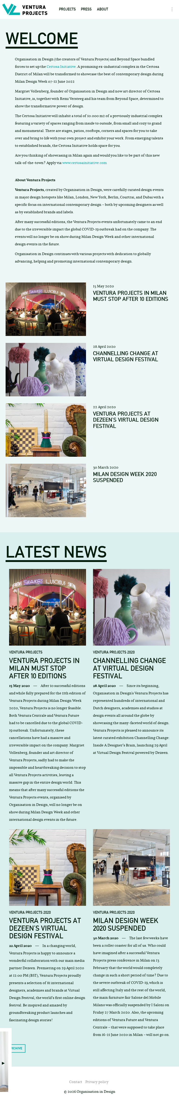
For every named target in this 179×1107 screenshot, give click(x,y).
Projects (67, 9)
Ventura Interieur (76, 79)
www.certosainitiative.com (84, 162)
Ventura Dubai (72, 51)
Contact (104, 33)
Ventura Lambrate (76, 70)
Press (86, 9)
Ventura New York (76, 61)
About (102, 9)
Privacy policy (97, 1081)
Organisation (109, 24)
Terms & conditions (114, 42)
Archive (15, 1048)
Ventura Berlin (73, 97)
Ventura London (74, 88)
